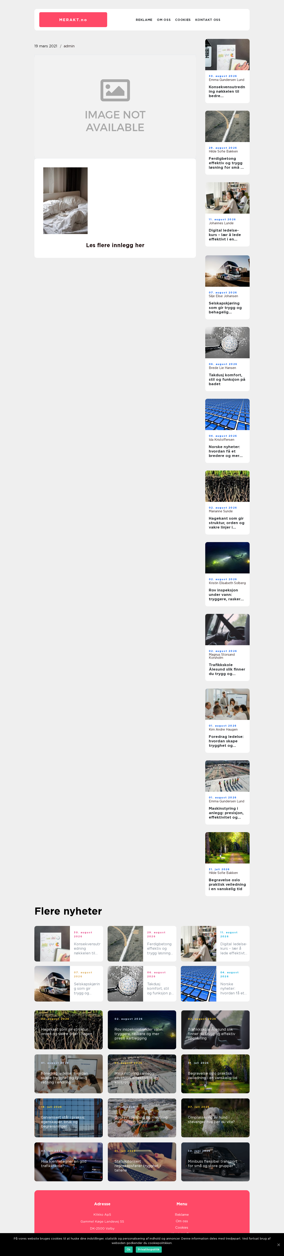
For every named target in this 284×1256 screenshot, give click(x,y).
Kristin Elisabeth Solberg (227, 583)
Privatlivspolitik (149, 1249)
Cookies (183, 20)
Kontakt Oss (208, 20)
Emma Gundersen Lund (226, 79)
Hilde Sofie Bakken (223, 151)
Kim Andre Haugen (223, 729)
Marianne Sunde (221, 511)
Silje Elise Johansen (223, 296)
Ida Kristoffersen (221, 439)
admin (69, 46)
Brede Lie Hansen (222, 367)
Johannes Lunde (221, 223)
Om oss (164, 20)
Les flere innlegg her (115, 245)
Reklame (144, 20)
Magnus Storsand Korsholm (222, 656)
